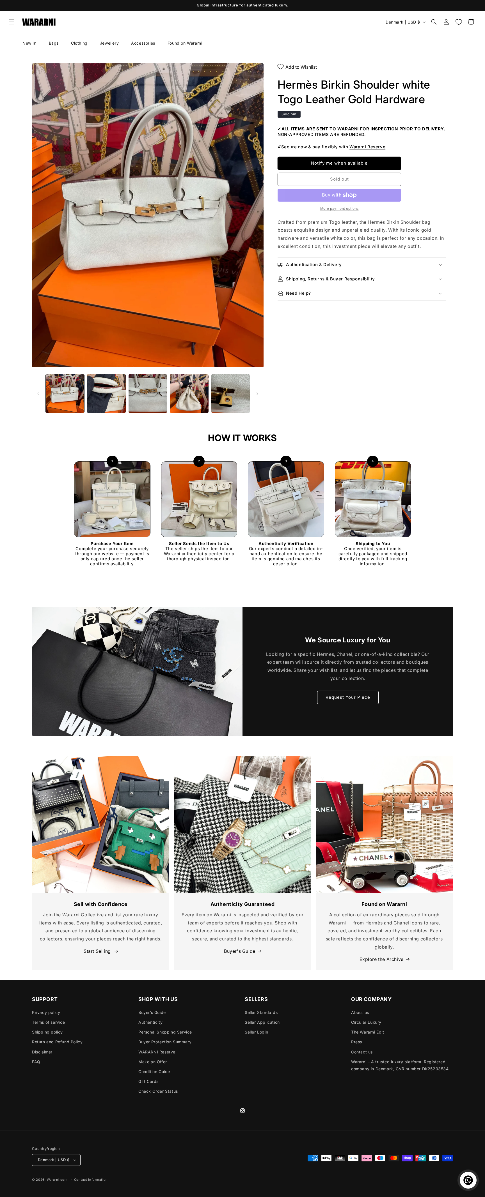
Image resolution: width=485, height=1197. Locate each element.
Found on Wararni (185, 43)
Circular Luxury (366, 1022)
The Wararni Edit (367, 1032)
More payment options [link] (339, 208)
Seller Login (256, 1032)
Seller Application (262, 1022)
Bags (54, 43)
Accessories (143, 43)
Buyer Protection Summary (164, 1041)
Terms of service (48, 1022)
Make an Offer (152, 1061)
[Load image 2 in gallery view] (106, 393)
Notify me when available (339, 163)
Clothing (79, 43)
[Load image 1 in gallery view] (65, 393)
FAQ (36, 1061)
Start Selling (98, 951)
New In (29, 43)
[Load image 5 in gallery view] (230, 393)
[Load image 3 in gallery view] (148, 393)
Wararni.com (57, 1180)
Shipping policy (47, 1032)
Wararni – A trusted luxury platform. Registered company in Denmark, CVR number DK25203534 (400, 1065)
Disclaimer (42, 1052)
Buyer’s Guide (152, 1012)
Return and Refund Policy (57, 1041)
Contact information (91, 1180)
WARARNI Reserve (156, 1052)
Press (356, 1041)
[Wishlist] (458, 22)
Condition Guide (154, 1071)
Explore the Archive (382, 959)
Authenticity (150, 1022)
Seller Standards (261, 1012)
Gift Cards (148, 1081)
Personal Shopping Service (165, 1032)
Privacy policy (46, 1012)
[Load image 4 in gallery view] (189, 393)
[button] (12, 22)
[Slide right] (257, 394)
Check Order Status (158, 1091)
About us (360, 1012)
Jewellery (109, 43)
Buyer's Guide (239, 951)
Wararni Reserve (367, 146)
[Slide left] (38, 394)
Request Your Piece (348, 697)
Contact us (362, 1052)
